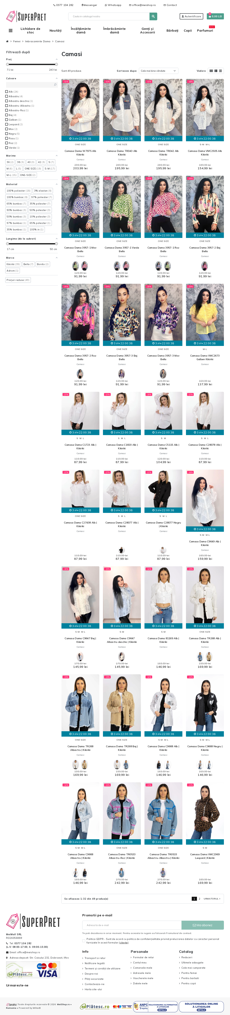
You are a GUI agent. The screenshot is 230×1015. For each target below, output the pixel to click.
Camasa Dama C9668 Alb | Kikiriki (163, 748)
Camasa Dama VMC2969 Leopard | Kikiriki (205, 856)
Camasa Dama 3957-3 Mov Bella (163, 357)
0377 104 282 (63, 5)
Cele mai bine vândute (153, 70)
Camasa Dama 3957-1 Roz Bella (163, 249)
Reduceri (186, 957)
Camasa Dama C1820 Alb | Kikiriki (122, 446)
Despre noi (91, 973)
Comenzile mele (142, 967)
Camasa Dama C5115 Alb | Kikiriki (163, 446)
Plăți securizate (94, 978)
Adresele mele (142, 973)
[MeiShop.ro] (26, 16)
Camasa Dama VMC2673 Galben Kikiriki (205, 357)
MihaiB (37, 1008)
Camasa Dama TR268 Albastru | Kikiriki (80, 748)
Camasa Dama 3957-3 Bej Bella (121, 357)
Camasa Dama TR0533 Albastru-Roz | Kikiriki (121, 856)
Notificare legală (95, 963)
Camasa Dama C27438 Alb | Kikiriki (80, 524)
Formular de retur (143, 957)
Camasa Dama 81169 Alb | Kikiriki (163, 640)
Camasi (80, 159)
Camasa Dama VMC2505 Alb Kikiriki (205, 152)
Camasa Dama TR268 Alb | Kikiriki (205, 640)
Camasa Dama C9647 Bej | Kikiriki (80, 640)
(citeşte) (124, 942)
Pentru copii (188, 983)
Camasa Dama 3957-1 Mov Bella (80, 249)
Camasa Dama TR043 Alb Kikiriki (122, 152)
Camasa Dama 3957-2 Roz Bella (80, 357)
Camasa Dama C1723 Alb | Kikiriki (80, 446)
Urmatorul (212, 898)
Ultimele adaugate (192, 962)
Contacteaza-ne (95, 984)
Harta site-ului (93, 989)
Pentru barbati (190, 978)
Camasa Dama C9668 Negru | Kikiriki (204, 748)
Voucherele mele (143, 978)
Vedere (201, 70)
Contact (170, 5)
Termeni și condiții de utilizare (103, 968)
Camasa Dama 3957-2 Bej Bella (204, 249)
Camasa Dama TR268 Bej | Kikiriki (122, 748)
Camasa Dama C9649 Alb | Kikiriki (205, 543)
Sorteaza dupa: (127, 70)
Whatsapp (114, 5)
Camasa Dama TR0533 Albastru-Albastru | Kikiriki (163, 856)
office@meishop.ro (142, 5)
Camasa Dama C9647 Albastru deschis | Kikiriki (122, 640)
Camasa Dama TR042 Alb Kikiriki (163, 152)
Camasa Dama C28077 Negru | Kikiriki (163, 524)
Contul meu (139, 962)
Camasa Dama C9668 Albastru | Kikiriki (80, 856)
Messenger (90, 5)
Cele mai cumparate (193, 967)
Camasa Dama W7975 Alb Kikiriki (80, 152)
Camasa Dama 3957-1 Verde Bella (122, 249)
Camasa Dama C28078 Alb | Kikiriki (205, 446)
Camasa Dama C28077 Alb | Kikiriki (122, 524)
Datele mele (140, 983)
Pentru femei (189, 973)
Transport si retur (95, 958)
